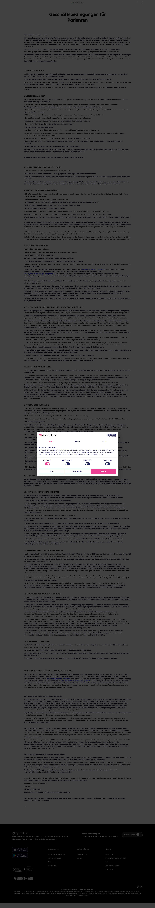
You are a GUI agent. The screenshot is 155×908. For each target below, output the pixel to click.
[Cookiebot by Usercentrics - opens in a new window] (108, 435)
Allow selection (77, 471)
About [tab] (104, 441)
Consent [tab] (50, 441)
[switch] (67, 463)
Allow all (103, 471)
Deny (51, 471)
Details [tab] (77, 441)
